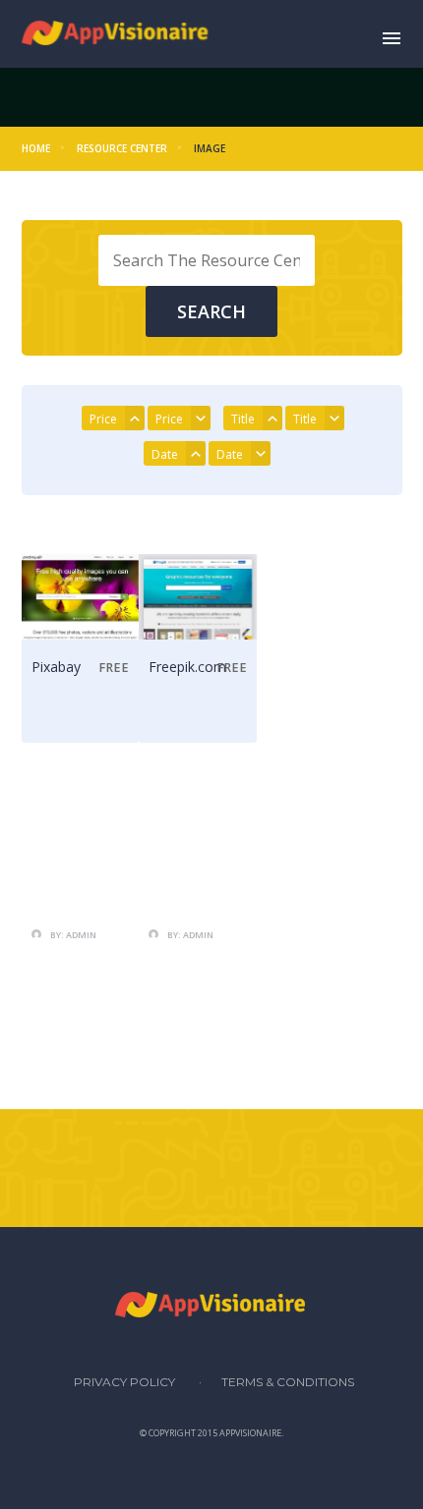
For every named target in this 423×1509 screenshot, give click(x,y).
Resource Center (122, 148)
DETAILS (83, 719)
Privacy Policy (124, 1381)
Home (36, 148)
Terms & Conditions (287, 1381)
